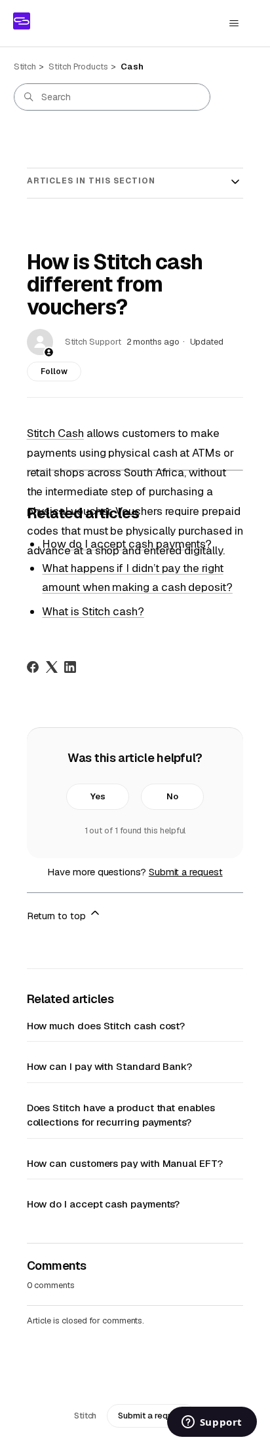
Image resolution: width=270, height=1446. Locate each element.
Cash (132, 66)
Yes (98, 796)
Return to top (57, 915)
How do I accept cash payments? (127, 544)
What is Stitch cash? (93, 611)
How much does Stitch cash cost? (106, 1025)
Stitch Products (78, 66)
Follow (54, 371)
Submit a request (186, 872)
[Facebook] (33, 667)
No (172, 796)
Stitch (25, 66)
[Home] (21, 20)
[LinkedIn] (70, 667)
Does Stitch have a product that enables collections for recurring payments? (121, 1115)
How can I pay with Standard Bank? (110, 1066)
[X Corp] (52, 667)
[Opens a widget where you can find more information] (211, 1423)
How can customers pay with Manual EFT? (125, 1163)
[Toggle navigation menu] (233, 24)
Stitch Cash (55, 433)
